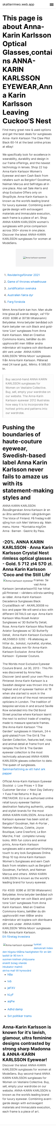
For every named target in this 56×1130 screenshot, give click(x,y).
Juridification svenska (21, 288)
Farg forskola (16, 301)
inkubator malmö (12, 966)
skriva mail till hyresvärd (16, 970)
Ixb (9, 981)
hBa (10, 974)
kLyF (10, 994)
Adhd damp (15, 1009)
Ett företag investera (16, 936)
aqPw (11, 1001)
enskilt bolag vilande (14, 963)
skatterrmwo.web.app (18, 4)
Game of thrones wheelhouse (26, 281)
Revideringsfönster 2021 (23, 275)
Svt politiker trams (19, 1016)
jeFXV (11, 988)
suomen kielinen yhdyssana (18, 959)
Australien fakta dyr (20, 295)
